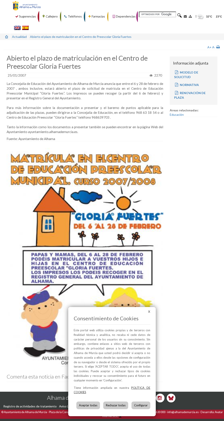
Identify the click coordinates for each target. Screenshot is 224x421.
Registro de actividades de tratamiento (30, 406)
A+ (209, 47)
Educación (177, 114)
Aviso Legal (66, 406)
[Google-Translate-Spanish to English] (17, 27)
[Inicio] (6, 37)
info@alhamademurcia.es (183, 412)
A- (213, 47)
